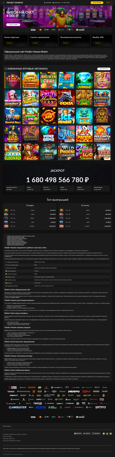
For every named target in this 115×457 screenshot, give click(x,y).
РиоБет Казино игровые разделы (15, 241)
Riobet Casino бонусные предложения (17, 242)
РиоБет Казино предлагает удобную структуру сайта (21, 236)
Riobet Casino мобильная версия (15, 244)
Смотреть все (104, 68)
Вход (108, 2)
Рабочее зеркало (8, 438)
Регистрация (97, 2)
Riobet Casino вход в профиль (15, 239)
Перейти (9, 43)
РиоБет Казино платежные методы (16, 243)
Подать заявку (13, 24)
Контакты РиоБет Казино (11, 440)
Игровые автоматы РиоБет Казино (15, 434)
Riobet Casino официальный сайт (15, 237)
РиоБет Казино (15, 3)
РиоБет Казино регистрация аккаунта (17, 238)
